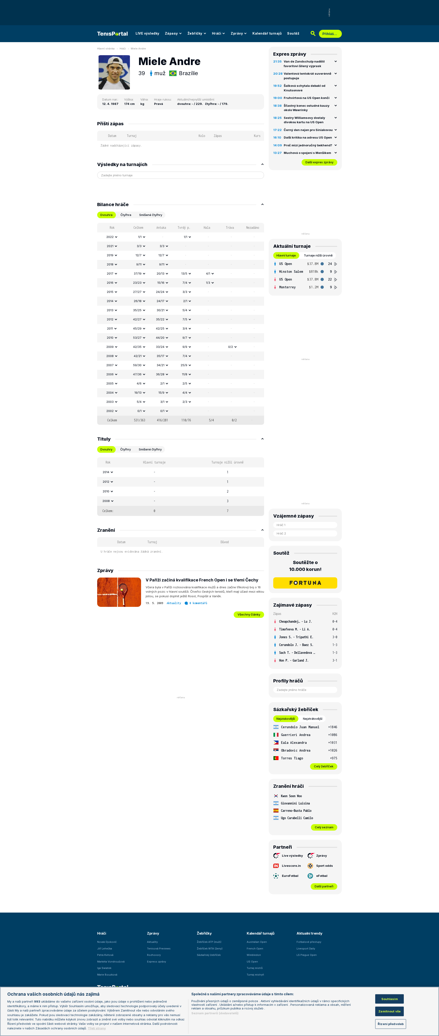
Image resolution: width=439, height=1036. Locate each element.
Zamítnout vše (389, 1011)
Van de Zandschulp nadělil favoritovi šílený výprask (304, 64)
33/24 (160, 347)
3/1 (162, 401)
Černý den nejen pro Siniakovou (308, 130)
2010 (110, 337)
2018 (110, 264)
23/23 (137, 282)
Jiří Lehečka (104, 948)
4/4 (184, 392)
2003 (110, 401)
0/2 (230, 347)
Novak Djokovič (107, 941)
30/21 (160, 310)
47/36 (137, 374)
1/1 (140, 237)
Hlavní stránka (106, 48)
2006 (110, 374)
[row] (180, 237)
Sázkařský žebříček (209, 955)
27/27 (137, 292)
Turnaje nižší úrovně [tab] (318, 255)
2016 (110, 282)
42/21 (138, 356)
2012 (110, 319)
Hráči (216, 33)
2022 (110, 237)
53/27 (137, 337)
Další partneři (324, 886)
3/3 (139, 246)
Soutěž (293, 33)
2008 (110, 356)
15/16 (160, 282)
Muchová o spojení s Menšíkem (307, 153)
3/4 (184, 328)
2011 (110, 328)
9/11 (139, 264)
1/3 (208, 282)
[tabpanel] (180, 324)
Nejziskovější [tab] (285, 718)
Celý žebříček (323, 766)
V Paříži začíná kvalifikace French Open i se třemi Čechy (202, 580)
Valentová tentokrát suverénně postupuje (307, 76)
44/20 (160, 337)
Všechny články (249, 614)
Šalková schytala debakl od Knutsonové (304, 88)
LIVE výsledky (147, 33)
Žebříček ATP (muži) (209, 941)
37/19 (138, 273)
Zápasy (171, 33)
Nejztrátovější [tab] (312, 718)
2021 (110, 246)
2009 (110, 347)
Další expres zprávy (319, 162)
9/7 (184, 337)
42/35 (137, 347)
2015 (110, 292)
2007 (110, 365)
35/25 (137, 310)
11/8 (184, 374)
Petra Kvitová (105, 955)
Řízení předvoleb (391, 1024)
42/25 (160, 328)
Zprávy (237, 33)
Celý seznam (324, 827)
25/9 (184, 365)
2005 (110, 383)
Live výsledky (292, 855)
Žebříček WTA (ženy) (209, 948)
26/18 (138, 301)
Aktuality (174, 603)
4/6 (139, 383)
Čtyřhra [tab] (125, 215)
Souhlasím (389, 999)
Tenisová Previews (159, 948)
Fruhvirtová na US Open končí (306, 98)
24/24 (160, 292)
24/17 (160, 301)
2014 (110, 301)
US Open (252, 961)
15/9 (161, 392)
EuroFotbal (290, 876)
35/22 (160, 319)
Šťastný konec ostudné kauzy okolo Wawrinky (306, 108)
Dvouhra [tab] (106, 215)
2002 (110, 411)
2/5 (184, 383)
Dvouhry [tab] (106, 449)
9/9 (184, 347)
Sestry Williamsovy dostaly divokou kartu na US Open (304, 120)
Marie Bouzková (107, 974)
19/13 (138, 392)
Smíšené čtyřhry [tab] (150, 215)
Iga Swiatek (104, 968)
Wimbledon (254, 955)
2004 (110, 392)
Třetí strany (97, 1028)
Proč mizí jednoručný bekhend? (308, 145)
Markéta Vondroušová (111, 961)
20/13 (160, 273)
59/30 (137, 365)
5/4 (184, 310)
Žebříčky (194, 33)
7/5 (184, 319)
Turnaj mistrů (255, 968)
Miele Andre (138, 48)
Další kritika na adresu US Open (308, 137)
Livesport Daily (306, 948)
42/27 (137, 319)
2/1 (185, 301)
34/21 (160, 365)
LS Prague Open (307, 955)
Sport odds (324, 865)
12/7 (139, 255)
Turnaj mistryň (255, 974)
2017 (110, 273)
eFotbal (321, 876)
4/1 (208, 273)
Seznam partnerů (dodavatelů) (215, 1013)
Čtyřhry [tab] (125, 449)
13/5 (184, 273)
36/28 (160, 374)
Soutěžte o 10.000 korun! (305, 566)
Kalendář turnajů (267, 33)
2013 (110, 310)
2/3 (184, 401)
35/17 (160, 356)
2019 (110, 255)
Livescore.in (291, 865)
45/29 (137, 328)
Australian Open (257, 941)
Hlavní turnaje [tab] (286, 255)
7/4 (184, 282)
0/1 (139, 411)
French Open (255, 948)
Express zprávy (156, 961)
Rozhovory (154, 955)
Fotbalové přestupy (309, 941)
